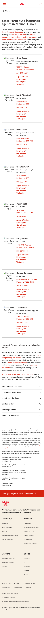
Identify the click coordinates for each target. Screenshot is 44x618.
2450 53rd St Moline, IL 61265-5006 (25, 211)
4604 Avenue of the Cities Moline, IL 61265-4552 (26, 281)
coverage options (19, 35)
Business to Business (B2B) (10, 535)
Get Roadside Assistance (31, 527)
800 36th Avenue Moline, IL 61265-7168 (24, 140)
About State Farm (7, 527)
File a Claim (27, 523)
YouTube (26, 575)
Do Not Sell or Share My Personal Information (15, 601)
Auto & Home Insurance (11, 386)
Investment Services (10, 398)
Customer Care (8, 404)
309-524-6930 (22, 286)
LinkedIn (26, 570)
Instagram (27, 566)
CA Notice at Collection (8, 597)
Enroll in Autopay (29, 535)
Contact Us (5, 523)
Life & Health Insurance (11, 392)
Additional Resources (10, 415)
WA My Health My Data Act (10, 593)
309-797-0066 (22, 251)
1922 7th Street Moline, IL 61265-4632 (25, 68)
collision (18, 37)
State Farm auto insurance (12, 32)
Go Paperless (28, 539)
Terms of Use (6, 587)
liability (31, 35)
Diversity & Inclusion (8, 562)
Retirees (4, 566)
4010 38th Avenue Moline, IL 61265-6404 (25, 246)
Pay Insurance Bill (29, 531)
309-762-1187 (21, 216)
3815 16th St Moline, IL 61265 (22, 177)
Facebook (27, 558)
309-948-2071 (21, 108)
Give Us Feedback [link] (7, 539)
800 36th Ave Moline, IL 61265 (22, 103)
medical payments (29, 37)
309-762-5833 (21, 323)
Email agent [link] (21, 79)
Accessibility (18, 587)
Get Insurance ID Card (30, 543)
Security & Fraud (30, 583)
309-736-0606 (22, 145)
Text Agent (20, 84)
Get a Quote (21, 82)
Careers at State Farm (8, 558)
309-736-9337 (21, 73)
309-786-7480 (21, 182)
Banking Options (9, 410)
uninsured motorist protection (14, 40)
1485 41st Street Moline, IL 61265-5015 (24, 318)
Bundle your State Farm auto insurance (17, 374)
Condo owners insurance (17, 363)
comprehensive (8, 37)
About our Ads (6, 583)
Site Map (28, 587)
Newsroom (5, 531)
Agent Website (22, 77)
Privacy (16, 583)
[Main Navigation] (4, 3)
